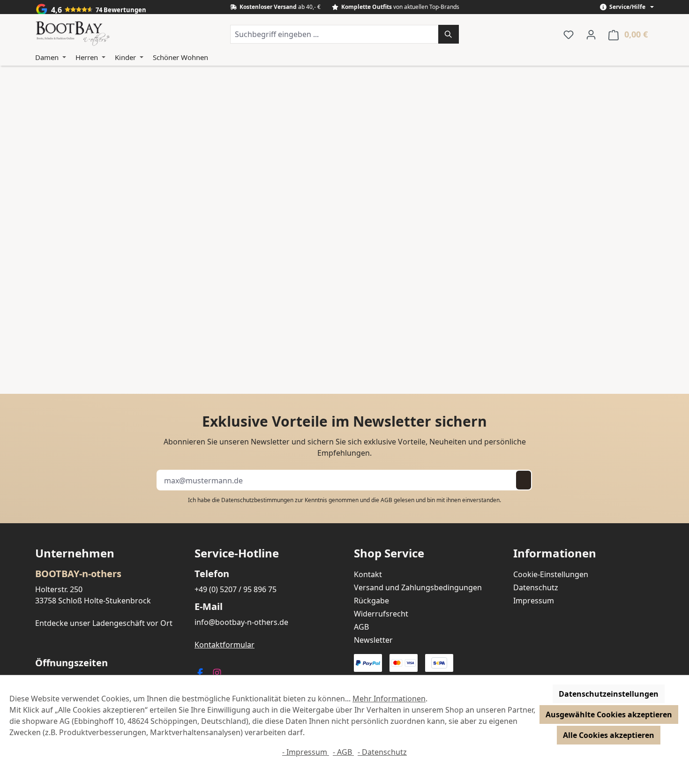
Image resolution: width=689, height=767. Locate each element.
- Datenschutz (382, 752)
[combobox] (334, 34)
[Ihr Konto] (591, 34)
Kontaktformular (225, 644)
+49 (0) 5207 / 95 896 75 (236, 589)
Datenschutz (535, 587)
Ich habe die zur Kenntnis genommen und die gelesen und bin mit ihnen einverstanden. (344, 500)
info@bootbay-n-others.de (241, 622)
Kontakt (368, 574)
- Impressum (305, 752)
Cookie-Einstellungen (550, 574)
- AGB (343, 752)
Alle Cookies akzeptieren (608, 735)
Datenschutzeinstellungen (609, 694)
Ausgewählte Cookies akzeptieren (609, 714)
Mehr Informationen (389, 698)
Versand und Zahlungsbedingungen (418, 587)
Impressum (533, 600)
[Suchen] (448, 34)
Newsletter (373, 640)
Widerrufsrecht (381, 614)
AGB (386, 500)
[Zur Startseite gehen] (72, 34)
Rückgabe (371, 600)
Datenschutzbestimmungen (257, 500)
